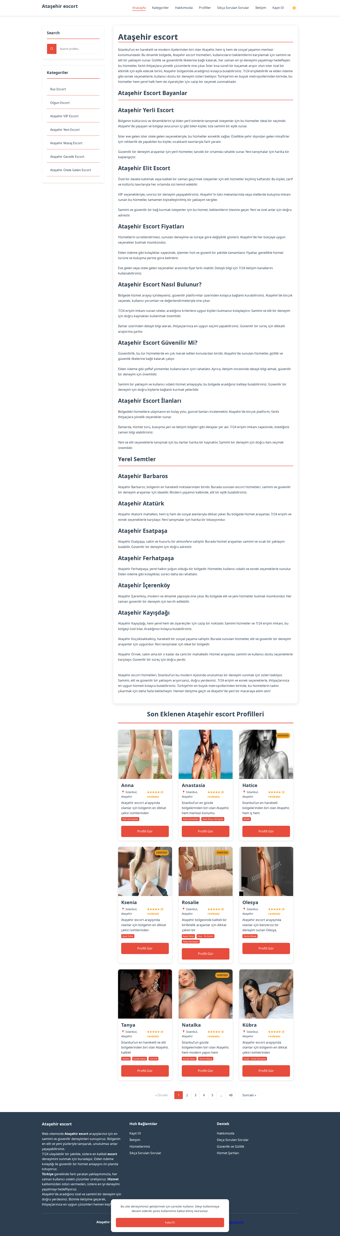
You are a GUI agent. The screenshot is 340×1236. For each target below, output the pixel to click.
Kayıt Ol (278, 8)
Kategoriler (160, 8)
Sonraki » (249, 1095)
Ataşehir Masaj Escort (66, 143)
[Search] (51, 49)
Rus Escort (58, 89)
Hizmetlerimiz (139, 1146)
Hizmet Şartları (228, 1153)
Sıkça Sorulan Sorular (233, 8)
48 (231, 1095)
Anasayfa (139, 8)
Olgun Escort (60, 103)
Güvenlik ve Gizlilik (230, 1146)
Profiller (205, 8)
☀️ (294, 8)
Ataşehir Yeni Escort (65, 129)
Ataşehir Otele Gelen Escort (70, 170)
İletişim (260, 8)
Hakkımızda (184, 8)
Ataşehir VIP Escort (64, 116)
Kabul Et (170, 1222)
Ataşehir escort (60, 6)
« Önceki (161, 1095)
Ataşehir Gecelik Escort (67, 156)
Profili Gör (145, 831)
